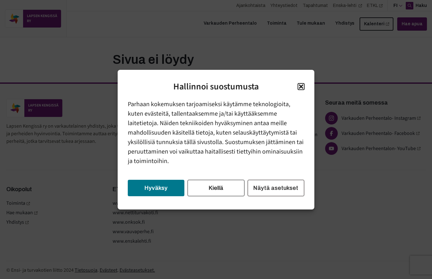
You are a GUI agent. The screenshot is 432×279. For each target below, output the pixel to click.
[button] (301, 86)
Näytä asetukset (275, 188)
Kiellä (216, 188)
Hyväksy (156, 188)
